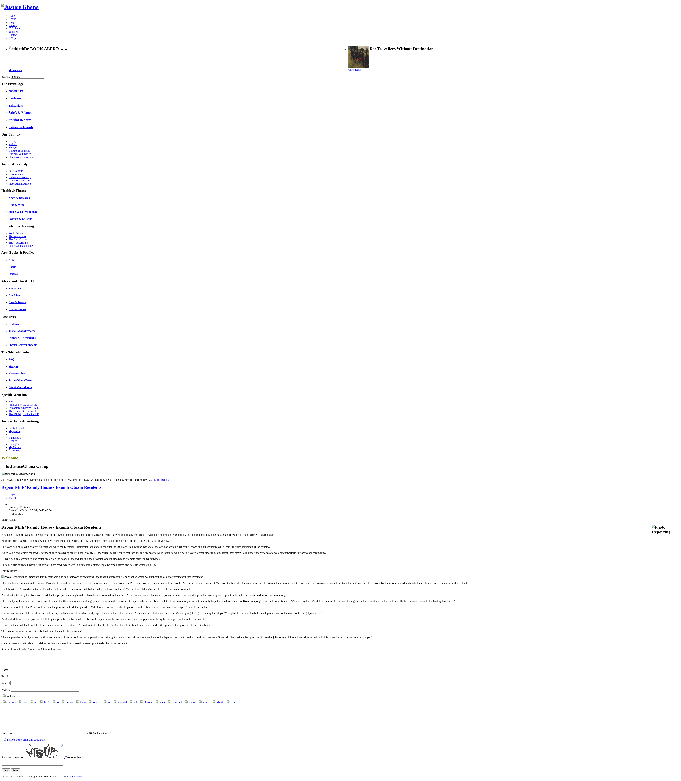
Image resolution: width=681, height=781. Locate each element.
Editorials (16, 105)
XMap (12, 38)
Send (6, 770)
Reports (13, 440)
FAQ (11, 359)
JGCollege (14, 28)
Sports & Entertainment (23, 211)
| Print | (12, 494)
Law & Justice (17, 302)
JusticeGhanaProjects (22, 330)
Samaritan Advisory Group (24, 407)
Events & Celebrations (22, 337)
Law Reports (16, 170)
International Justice (20, 183)
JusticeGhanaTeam (20, 380)
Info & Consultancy (20, 387)
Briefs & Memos (20, 112)
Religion (13, 147)
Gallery (13, 25)
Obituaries (15, 323)
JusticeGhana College (21, 245)
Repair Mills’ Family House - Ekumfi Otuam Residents (51, 487)
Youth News (16, 232)
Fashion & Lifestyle (20, 218)
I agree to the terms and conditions (26, 739)
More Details (161, 479)
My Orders (15, 447)
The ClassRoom (18, 239)
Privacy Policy (74, 776)
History (13, 141)
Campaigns (15, 437)
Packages (14, 444)
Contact (13, 34)
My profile (14, 431)
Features (15, 98)
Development (16, 174)
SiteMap (14, 366)
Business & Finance (20, 153)
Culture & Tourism (19, 150)
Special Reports (20, 120)
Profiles (13, 273)
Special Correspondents (23, 344)
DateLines (15, 295)
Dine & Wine (16, 204)
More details (15, 70)
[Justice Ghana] (20, 7)
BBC (11, 401)
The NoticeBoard (18, 242)
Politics (13, 144)
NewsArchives (17, 373)
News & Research (19, 197)
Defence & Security (20, 177)
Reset (15, 770)
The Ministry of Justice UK (24, 414)
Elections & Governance (22, 157)
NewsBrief (16, 91)
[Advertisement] (50, 60)
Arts (11, 259)
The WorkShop (17, 236)
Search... (6, 76)
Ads (11, 434)
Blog (11, 22)
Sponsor (13, 31)
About (12, 18)
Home (12, 15)
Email (12, 497)
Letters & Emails (21, 127)
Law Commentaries (20, 180)
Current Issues (17, 309)
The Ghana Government (22, 411)
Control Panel (16, 428)
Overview (14, 450)
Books (12, 266)
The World (15, 288)
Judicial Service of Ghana (23, 404)
